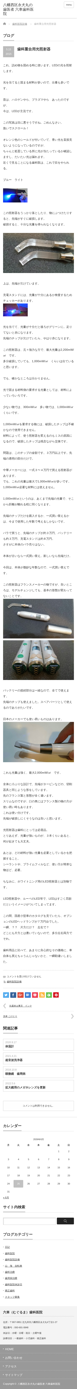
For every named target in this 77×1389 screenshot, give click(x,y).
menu (69, 4)
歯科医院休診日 (13, 1284)
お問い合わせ (13, 1357)
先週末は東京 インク (20, 1006)
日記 (7, 1247)
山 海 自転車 (13, 1265)
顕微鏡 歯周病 (15, 1073)
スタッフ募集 (12, 1297)
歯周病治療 (11, 1278)
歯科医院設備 (19, 23)
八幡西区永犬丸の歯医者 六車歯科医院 (39, 1383)
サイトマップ (13, 1375)
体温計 (9, 1046)
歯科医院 (10, 1253)
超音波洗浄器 (14, 1060)
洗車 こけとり (10, 1016)
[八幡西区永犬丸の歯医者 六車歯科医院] (18, 9)
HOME (9, 1349)
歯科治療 (10, 1272)
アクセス (11, 1366)
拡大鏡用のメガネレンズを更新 (25, 1087)
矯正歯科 (10, 1290)
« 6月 (6, 1197)
